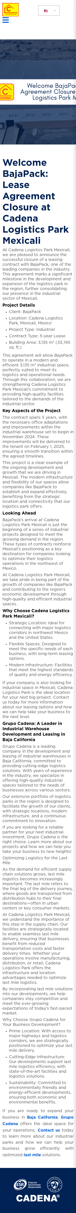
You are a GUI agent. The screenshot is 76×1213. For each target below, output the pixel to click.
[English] (45, 10)
